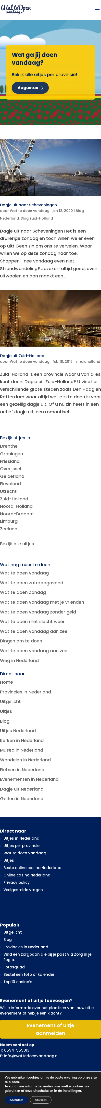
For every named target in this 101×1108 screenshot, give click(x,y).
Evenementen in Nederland (29, 779)
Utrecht (8, 491)
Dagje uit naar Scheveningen (28, 205)
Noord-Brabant (17, 514)
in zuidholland (88, 361)
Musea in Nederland (21, 750)
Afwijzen (41, 1100)
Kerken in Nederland (22, 740)
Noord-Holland (16, 506)
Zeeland (8, 529)
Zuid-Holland (14, 499)
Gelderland (12, 476)
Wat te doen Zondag (23, 592)
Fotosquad (14, 967)
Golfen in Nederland (21, 798)
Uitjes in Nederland (21, 838)
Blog (5, 721)
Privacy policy (16, 882)
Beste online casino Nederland (32, 867)
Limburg (9, 521)
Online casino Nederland (26, 875)
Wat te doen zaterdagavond (31, 583)
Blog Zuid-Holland (37, 218)
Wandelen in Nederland (25, 760)
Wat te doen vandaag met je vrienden (42, 602)
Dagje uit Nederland (21, 789)
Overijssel (10, 469)
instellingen (72, 1091)
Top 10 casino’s (17, 981)
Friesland (10, 461)
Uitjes (6, 711)
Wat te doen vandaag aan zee (33, 631)
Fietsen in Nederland (22, 770)
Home (6, 682)
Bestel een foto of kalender (28, 974)
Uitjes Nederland (18, 731)
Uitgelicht (10, 701)
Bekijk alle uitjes (17, 544)
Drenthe (9, 446)
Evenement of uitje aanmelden (50, 1029)
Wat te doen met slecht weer (32, 621)
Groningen (11, 454)
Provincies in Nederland (25, 692)
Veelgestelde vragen (23, 889)
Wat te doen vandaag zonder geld (38, 612)
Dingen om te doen (21, 641)
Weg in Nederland (19, 660)
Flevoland (10, 484)
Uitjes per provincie (21, 845)
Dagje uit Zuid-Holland (22, 356)
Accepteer (16, 1100)
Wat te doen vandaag (30, 210)
